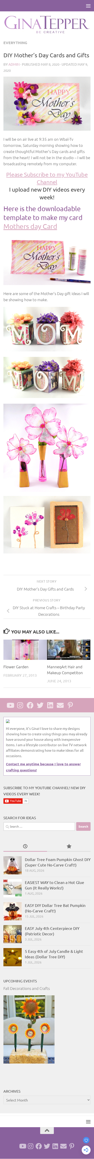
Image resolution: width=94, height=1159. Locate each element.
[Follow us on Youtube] (10, 705)
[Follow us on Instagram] (20, 705)
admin (14, 64)
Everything (15, 42)
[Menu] (88, 5)
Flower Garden (16, 666)
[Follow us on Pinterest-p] (70, 705)
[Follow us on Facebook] (30, 705)
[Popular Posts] (69, 846)
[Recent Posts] (25, 846)
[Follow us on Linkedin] (50, 705)
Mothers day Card (30, 226)
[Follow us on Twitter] (40, 705)
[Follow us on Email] (60, 705)
